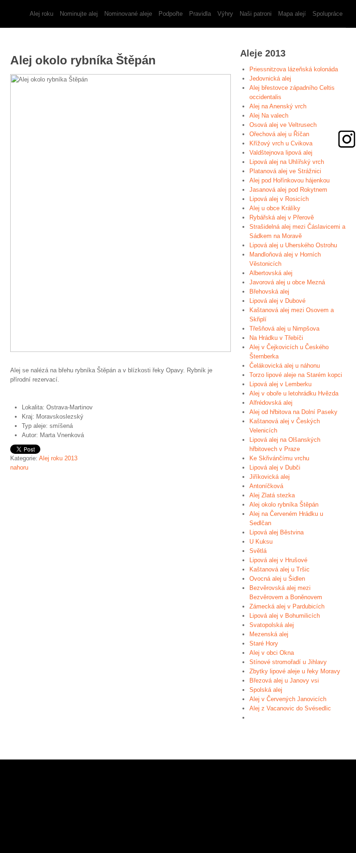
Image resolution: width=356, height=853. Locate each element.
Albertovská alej (270, 273)
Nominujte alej (79, 13)
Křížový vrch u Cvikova (280, 143)
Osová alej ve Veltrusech (283, 124)
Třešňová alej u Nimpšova (284, 328)
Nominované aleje (128, 13)
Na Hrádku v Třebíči (276, 337)
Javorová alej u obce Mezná (287, 282)
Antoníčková (266, 486)
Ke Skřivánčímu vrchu (279, 458)
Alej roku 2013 (58, 458)
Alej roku (41, 13)
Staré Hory (263, 643)
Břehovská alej (269, 291)
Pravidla (200, 13)
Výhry (225, 13)
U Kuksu (261, 541)
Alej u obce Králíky (274, 208)
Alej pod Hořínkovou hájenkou (289, 180)
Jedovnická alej (270, 78)
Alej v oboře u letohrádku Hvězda (293, 393)
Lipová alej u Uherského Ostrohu (293, 245)
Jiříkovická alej (269, 476)
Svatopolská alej (271, 624)
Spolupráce (327, 13)
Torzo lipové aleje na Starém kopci (295, 374)
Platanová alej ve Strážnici (285, 171)
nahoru (19, 467)
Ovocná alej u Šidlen (277, 578)
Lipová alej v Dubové (277, 300)
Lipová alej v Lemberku (280, 384)
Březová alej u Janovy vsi (284, 680)
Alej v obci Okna (271, 652)
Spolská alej (265, 689)
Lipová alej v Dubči (274, 467)
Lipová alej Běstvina (276, 532)
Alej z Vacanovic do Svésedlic (290, 708)
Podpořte (171, 13)
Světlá (258, 550)
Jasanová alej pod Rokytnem (288, 189)
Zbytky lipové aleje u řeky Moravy (294, 671)
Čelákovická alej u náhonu (284, 365)
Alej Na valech (268, 115)
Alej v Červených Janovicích (287, 699)
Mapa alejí (292, 13)
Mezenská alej (268, 634)
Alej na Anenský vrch (277, 106)
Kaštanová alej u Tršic (279, 569)
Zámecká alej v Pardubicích (286, 606)
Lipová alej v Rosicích (279, 198)
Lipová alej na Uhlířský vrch (286, 161)
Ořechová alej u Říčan (279, 134)
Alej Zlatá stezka (272, 495)
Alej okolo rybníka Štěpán (283, 504)
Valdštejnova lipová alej (280, 152)
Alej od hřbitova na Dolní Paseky (293, 411)
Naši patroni (256, 13)
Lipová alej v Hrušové (278, 560)
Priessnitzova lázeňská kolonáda (293, 69)
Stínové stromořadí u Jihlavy (288, 662)
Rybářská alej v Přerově (281, 217)
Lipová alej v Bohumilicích (284, 615)
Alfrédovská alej (270, 402)
